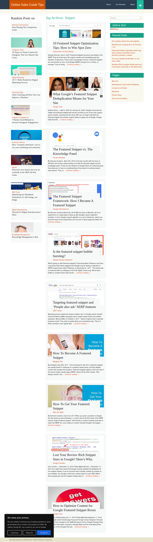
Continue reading (74, 64)
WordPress (27, 540)
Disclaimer (115, 91)
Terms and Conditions (119, 98)
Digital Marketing (18, 77)
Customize (14, 533)
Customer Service (18, 142)
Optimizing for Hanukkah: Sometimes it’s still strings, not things (24, 197)
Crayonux (48, 540)
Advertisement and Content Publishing (125, 84)
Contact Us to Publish (119, 88)
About (132, 4)
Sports (14, 167)
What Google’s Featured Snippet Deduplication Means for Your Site (75, 98)
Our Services (120, 4)
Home (108, 4)
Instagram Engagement (20, 117)
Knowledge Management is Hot (25, 237)
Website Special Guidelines (62, 260)
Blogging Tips (58, 361)
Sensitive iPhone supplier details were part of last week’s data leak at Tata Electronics (127, 65)
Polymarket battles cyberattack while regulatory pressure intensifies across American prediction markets (127, 52)
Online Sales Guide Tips (27, 4)
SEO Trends (57, 310)
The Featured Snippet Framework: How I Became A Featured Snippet (73, 201)
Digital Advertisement (19, 210)
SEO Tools (16, 192)
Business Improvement (20, 25)
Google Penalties (59, 463)
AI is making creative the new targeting (125, 41)
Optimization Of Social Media (63, 51)
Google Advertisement (61, 209)
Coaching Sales (17, 92)
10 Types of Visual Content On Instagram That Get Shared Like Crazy (25, 55)
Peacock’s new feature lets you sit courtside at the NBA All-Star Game (26, 172)
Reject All (29, 533)
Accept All (43, 533)
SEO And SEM (58, 412)
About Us (115, 81)
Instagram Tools (18, 50)
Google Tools (57, 107)
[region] (29, 526)
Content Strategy (59, 157)
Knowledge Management (21, 234)
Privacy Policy (117, 95)
